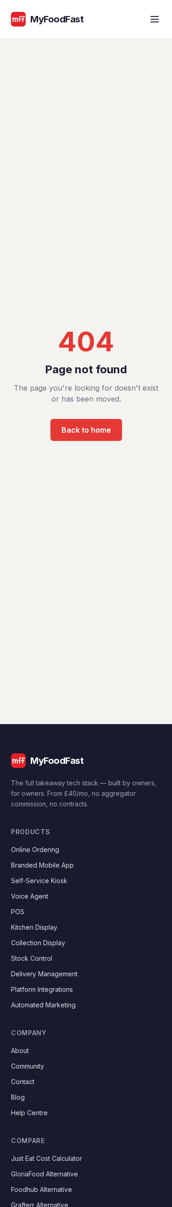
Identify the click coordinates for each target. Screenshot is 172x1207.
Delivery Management (44, 974)
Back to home (86, 429)
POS (17, 912)
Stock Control (31, 958)
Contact (22, 1081)
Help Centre (29, 1113)
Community (27, 1066)
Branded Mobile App (42, 865)
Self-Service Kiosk (39, 880)
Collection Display (38, 943)
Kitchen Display (34, 927)
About (20, 1050)
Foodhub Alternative (41, 1189)
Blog (18, 1097)
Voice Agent (29, 896)
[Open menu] (154, 19)
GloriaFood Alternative (44, 1174)
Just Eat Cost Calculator (46, 1158)
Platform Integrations (42, 989)
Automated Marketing (43, 1005)
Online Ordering (35, 849)
